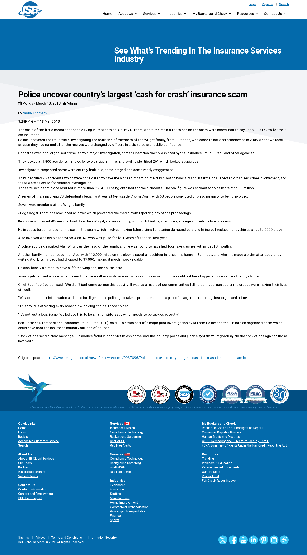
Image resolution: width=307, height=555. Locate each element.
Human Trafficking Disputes (221, 437)
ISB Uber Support (30, 498)
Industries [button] (174, 13)
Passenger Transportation (128, 511)
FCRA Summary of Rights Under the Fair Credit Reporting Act (244, 445)
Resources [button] (245, 13)
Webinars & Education (217, 463)
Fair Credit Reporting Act (219, 480)
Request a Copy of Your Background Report (232, 428)
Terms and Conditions (66, 538)
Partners (24, 467)
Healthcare (117, 485)
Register (267, 4)
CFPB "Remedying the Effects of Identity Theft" (235, 441)
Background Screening (125, 437)
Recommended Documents (221, 467)
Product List (210, 476)
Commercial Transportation (129, 507)
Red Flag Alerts (120, 445)
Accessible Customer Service (38, 441)
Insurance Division (122, 428)
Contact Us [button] (273, 13)
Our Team (25, 463)
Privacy (40, 538)
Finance (115, 516)
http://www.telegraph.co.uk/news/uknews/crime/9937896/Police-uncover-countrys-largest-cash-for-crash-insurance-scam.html (148, 358)
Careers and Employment (35, 494)
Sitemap (24, 538)
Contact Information (32, 489)
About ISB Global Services (36, 459)
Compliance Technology (126, 432)
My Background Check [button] (210, 13)
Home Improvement (124, 502)
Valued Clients (28, 476)
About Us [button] (125, 13)
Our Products (211, 472)
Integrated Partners (31, 472)
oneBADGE (117, 441)
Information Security (102, 538)
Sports (114, 520)
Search (284, 4)
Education (117, 489)
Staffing (115, 494)
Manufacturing (120, 498)
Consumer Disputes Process (222, 432)
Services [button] (149, 13)
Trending (208, 459)
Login (252, 4)
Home (107, 13)
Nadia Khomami (35, 113)
